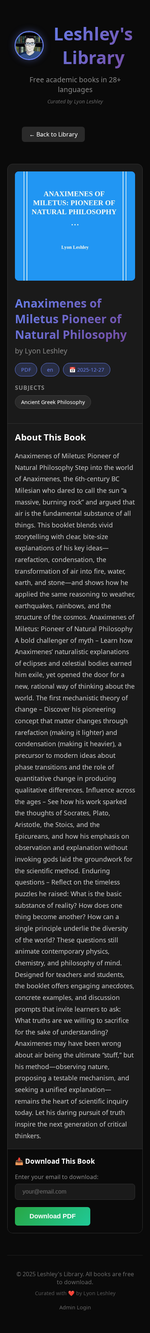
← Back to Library (53, 134)
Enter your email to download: (56, 1177)
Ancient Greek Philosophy (53, 402)
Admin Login (75, 1307)
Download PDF (52, 1216)
